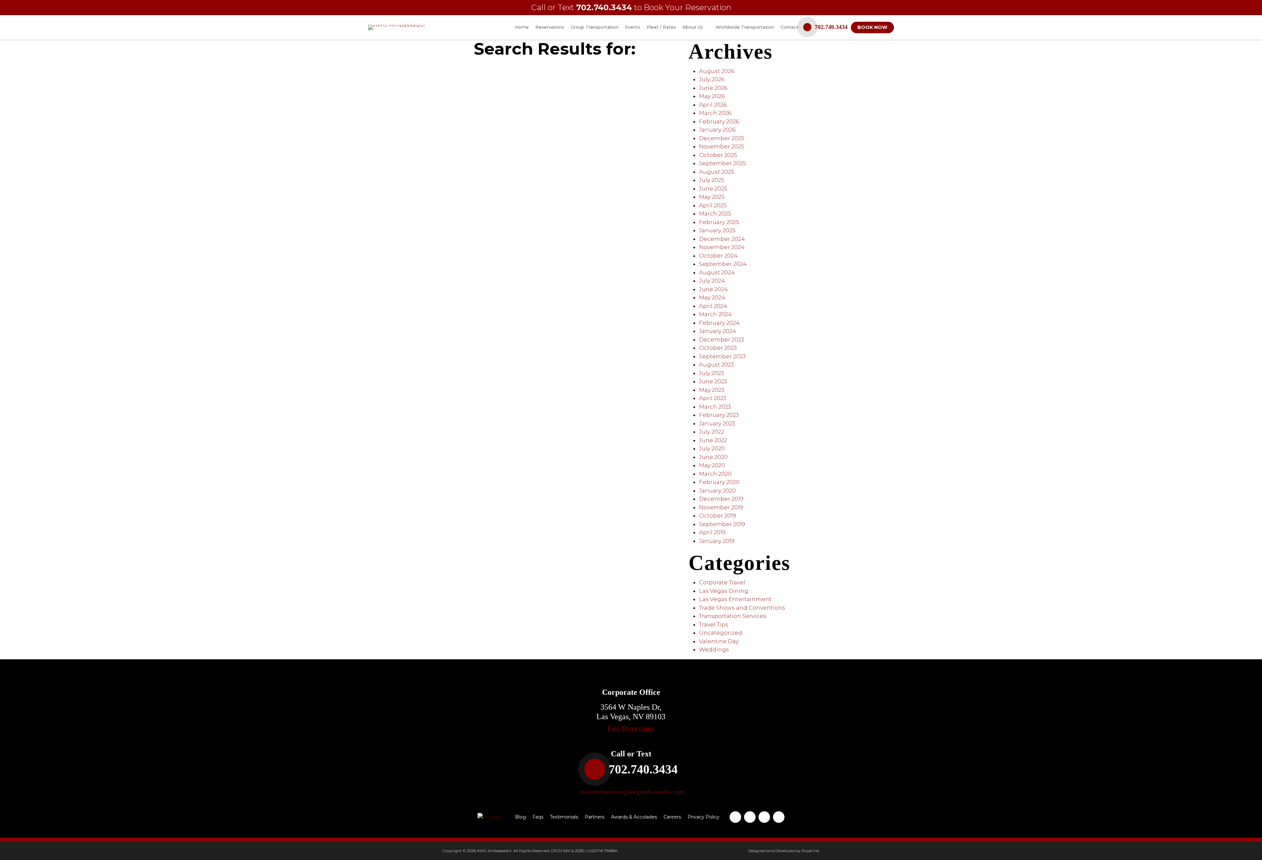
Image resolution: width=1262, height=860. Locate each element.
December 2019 (721, 498)
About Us (693, 27)
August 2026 (716, 71)
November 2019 (721, 507)
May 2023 (711, 390)
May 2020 (712, 465)
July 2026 (711, 79)
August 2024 (717, 272)
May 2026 (712, 96)
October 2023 (718, 347)
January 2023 (717, 423)
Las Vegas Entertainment (735, 599)
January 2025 (717, 230)
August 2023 (716, 364)
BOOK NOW (872, 27)
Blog (520, 817)
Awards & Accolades (634, 817)
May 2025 (712, 196)
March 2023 (715, 406)
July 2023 (711, 373)
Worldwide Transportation (745, 27)
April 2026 (713, 104)
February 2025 (719, 222)
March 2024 (715, 314)
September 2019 (722, 524)
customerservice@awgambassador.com (631, 791)
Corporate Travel (722, 582)
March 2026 (715, 113)
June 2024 (713, 289)
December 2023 (721, 339)
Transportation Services (732, 616)
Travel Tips (713, 624)
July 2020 (712, 448)
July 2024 (712, 280)
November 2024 (722, 247)
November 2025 (721, 146)
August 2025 (716, 171)
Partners (594, 817)
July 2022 (711, 431)
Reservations (549, 27)
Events (632, 27)
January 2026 (717, 129)
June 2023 (713, 381)
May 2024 (712, 297)
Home (522, 27)
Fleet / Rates (661, 27)
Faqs (537, 817)
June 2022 (713, 440)
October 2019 (717, 515)
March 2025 (715, 213)
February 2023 (719, 415)
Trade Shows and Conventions (742, 607)
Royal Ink (810, 850)
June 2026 (713, 88)
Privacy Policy (703, 817)
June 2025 (713, 188)
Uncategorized (720, 632)
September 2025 (722, 163)
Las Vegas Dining (723, 591)
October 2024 (718, 255)
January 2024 (717, 331)
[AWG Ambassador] (397, 26)
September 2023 (722, 356)
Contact (789, 27)
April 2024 (713, 306)
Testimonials (564, 817)
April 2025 (713, 205)
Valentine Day (719, 641)
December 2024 (722, 239)
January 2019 (717, 541)
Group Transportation (595, 27)
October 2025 (718, 155)
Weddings (714, 649)
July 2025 (711, 180)
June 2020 (713, 457)
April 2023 (712, 398)
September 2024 (723, 264)
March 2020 (715, 473)
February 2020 (719, 482)
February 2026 (719, 121)
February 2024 (719, 322)
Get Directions (631, 728)
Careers (672, 817)
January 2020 (717, 490)
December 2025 (721, 138)
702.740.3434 (604, 7)
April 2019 (712, 532)
